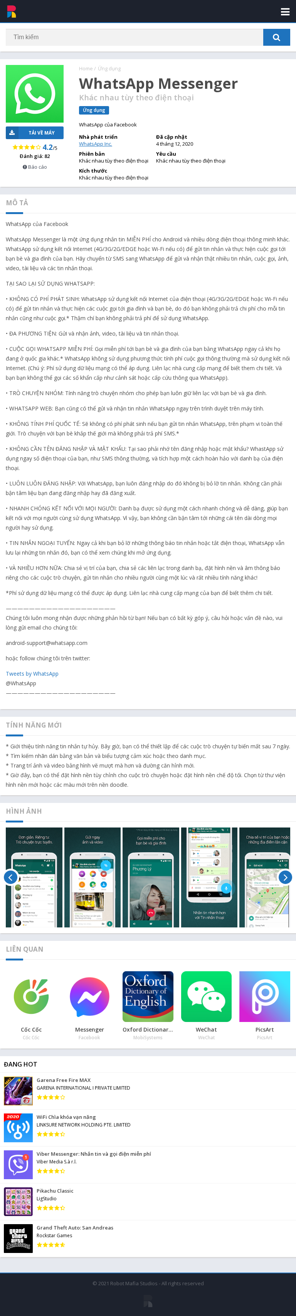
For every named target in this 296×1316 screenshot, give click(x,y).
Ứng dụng (109, 68)
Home (86, 68)
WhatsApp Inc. (95, 143)
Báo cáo (37, 166)
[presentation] (10, 877)
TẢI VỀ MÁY (42, 133)
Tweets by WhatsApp (32, 673)
